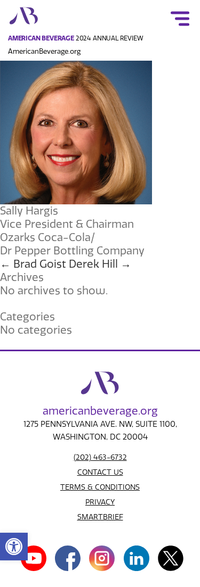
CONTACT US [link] (100, 472)
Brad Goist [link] (33, 264)
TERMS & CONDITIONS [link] (100, 487)
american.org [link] (100, 410)
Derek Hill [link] (100, 264)
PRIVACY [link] (100, 502)
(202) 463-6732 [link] (100, 457)
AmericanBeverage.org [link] (44, 51)
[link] (14, 546)
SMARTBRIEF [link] (100, 517)
